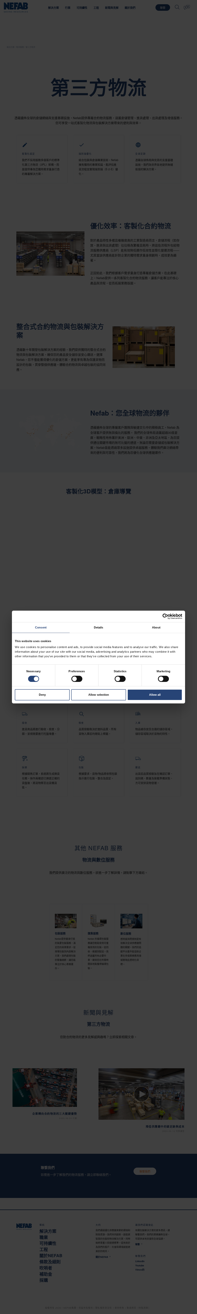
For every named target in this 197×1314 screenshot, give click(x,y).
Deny (42, 694)
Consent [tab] (41, 627)
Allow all (155, 694)
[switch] (76, 679)
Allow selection (98, 694)
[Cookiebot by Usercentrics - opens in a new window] (165, 616)
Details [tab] (98, 627)
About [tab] (156, 627)
